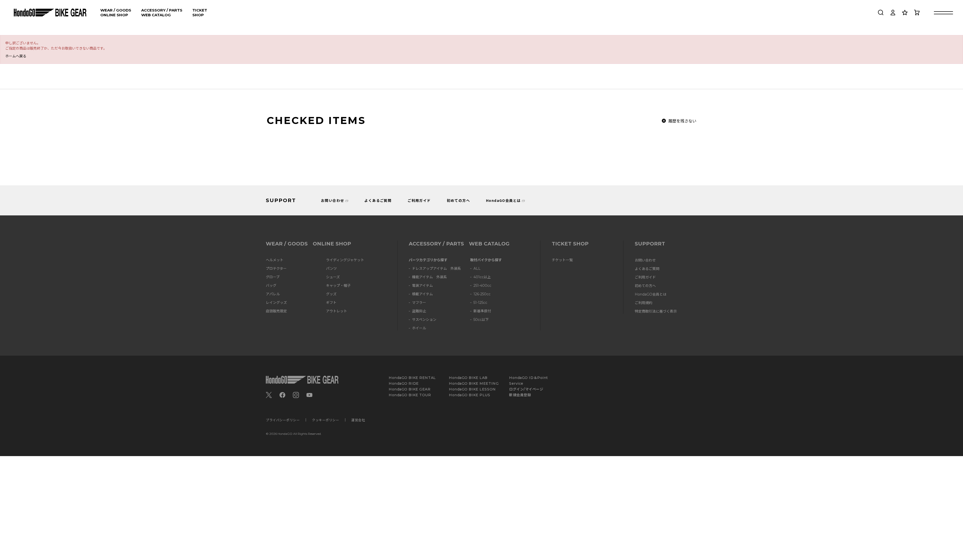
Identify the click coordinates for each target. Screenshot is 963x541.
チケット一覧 (562, 260)
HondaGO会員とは (503, 200)
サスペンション (424, 320)
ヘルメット (274, 260)
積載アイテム (422, 294)
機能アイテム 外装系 (429, 277)
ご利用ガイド (419, 200)
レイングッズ (276, 303)
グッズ (331, 294)
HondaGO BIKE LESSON (472, 389)
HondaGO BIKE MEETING (474, 383)
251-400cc (482, 286)
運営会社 (358, 420)
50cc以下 (481, 320)
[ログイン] (893, 13)
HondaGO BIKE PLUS (469, 395)
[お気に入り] (905, 13)
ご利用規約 (643, 303)
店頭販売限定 (276, 311)
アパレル (273, 294)
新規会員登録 (520, 395)
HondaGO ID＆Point (528, 378)
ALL (476, 268)
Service (516, 383)
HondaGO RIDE (404, 383)
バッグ (271, 286)
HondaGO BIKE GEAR (410, 389)
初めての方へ (458, 200)
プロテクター (276, 268)
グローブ (273, 277)
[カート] (917, 13)
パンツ (331, 268)
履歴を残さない (682, 121)
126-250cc (482, 294)
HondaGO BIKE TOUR (410, 395)
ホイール (419, 328)
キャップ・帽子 (338, 286)
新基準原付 (482, 311)
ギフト (331, 303)
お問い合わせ (332, 200)
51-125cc (480, 303)
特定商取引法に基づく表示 (656, 311)
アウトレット (336, 311)
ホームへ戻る (15, 55)
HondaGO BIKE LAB (468, 378)
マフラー (419, 303)
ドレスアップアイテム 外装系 (436, 268)
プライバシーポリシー (283, 420)
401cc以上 (482, 277)
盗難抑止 (419, 311)
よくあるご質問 (377, 200)
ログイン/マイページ (526, 389)
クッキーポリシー (325, 420)
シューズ (333, 277)
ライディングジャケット (345, 260)
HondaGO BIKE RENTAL (412, 378)
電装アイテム (422, 286)
